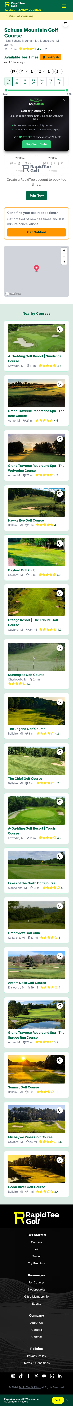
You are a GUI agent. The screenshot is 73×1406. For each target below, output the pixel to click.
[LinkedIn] (59, 1376)
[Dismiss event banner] (67, 1400)
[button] (64, 6)
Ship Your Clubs (36, 144)
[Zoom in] (64, 250)
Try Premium (36, 1263)
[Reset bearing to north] (64, 262)
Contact (36, 1337)
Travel (36, 1256)
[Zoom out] (64, 256)
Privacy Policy (36, 1356)
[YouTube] (44, 1376)
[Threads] (52, 1376)
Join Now (36, 195)
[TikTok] (20, 1376)
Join (36, 1249)
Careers (36, 1329)
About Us (36, 1322)
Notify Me (53, 57)
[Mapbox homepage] (13, 294)
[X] (36, 1376)
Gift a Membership (36, 1296)
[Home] (36, 1218)
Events (36, 1303)
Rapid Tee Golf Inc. (30, 1387)
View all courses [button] (21, 16)
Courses (36, 1242)
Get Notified (36, 232)
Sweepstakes (36, 1289)
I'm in (58, 1400)
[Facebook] (28, 1376)
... (66, 81)
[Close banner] (64, 100)
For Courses (37, 1282)
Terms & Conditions (37, 1363)
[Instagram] (13, 1376)
